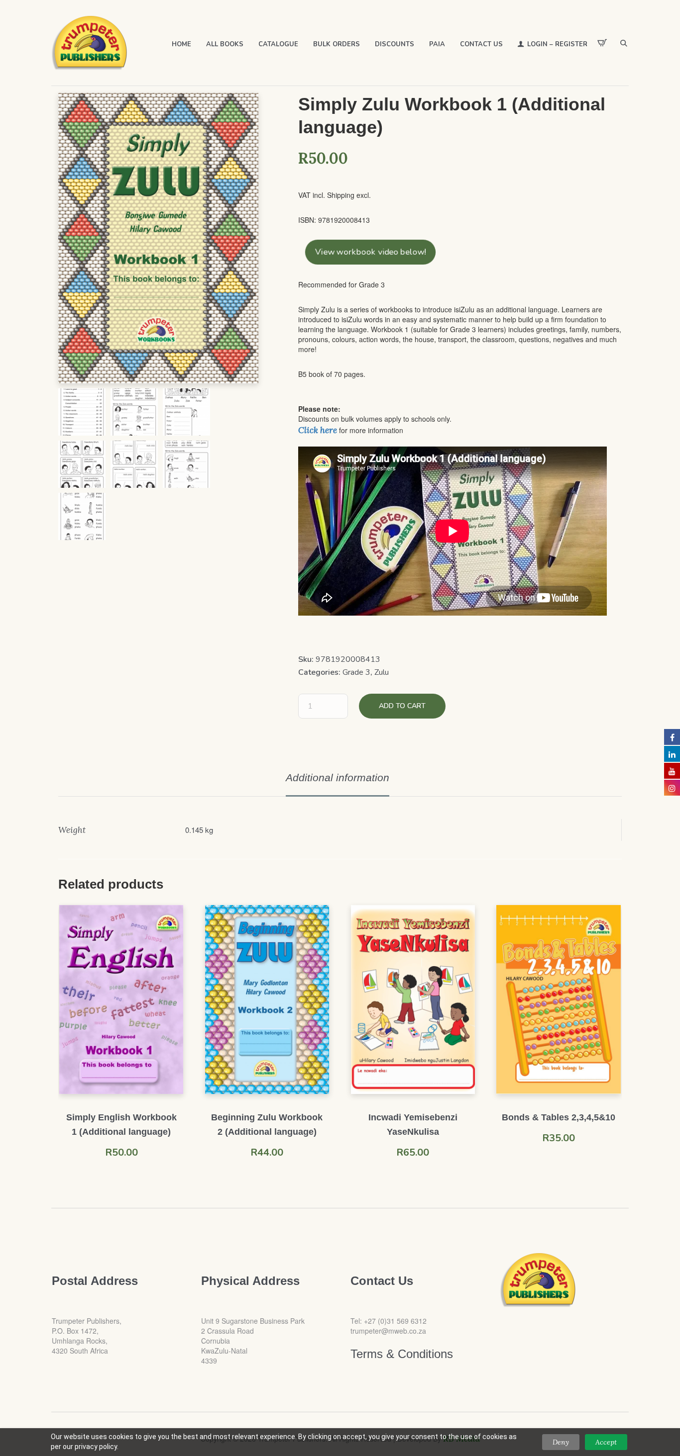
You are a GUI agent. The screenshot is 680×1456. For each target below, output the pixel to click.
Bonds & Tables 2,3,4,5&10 (558, 1117)
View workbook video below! (370, 252)
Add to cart (402, 706)
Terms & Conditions (401, 1354)
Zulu (381, 672)
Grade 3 (356, 672)
